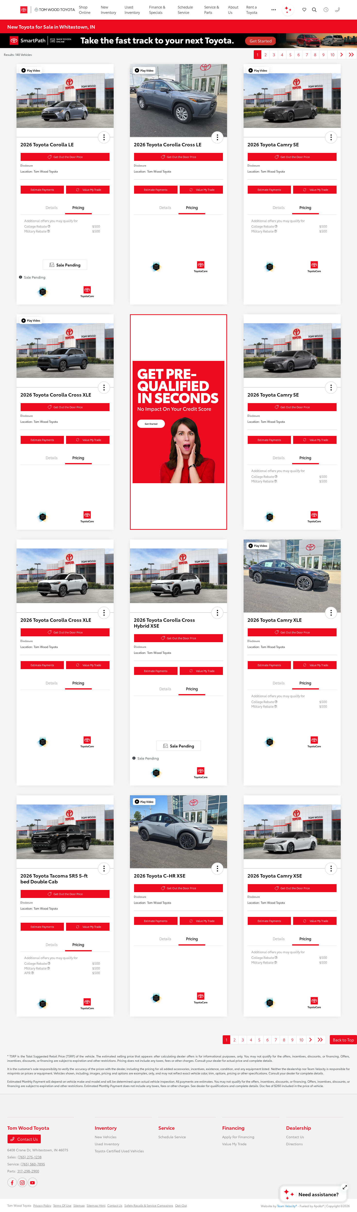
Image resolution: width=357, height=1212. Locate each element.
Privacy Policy (42, 1205)
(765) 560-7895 (33, 1164)
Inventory (106, 1127)
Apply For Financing (238, 1136)
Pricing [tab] (78, 207)
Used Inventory (107, 1143)
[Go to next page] (341, 54)
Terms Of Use (62, 1205)
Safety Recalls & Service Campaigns (148, 1205)
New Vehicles (106, 1136)
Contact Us (27, 1139)
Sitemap (79, 1205)
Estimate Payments (42, 189)
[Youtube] (32, 1182)
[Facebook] (12, 1182)
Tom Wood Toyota (19, 1205)
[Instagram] (22, 1182)
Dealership (298, 1127)
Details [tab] (52, 207)
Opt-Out (181, 1205)
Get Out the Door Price (68, 157)
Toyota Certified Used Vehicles (119, 1150)
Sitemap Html (96, 1205)
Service (166, 1127)
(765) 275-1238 (30, 1156)
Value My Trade (92, 189)
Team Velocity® (287, 1206)
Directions (294, 1143)
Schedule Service (172, 1136)
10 (332, 54)
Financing (233, 1127)
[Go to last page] (351, 54)
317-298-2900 (28, 1171)
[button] (30, 70)
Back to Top (343, 1039)
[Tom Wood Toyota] (45, 10)
